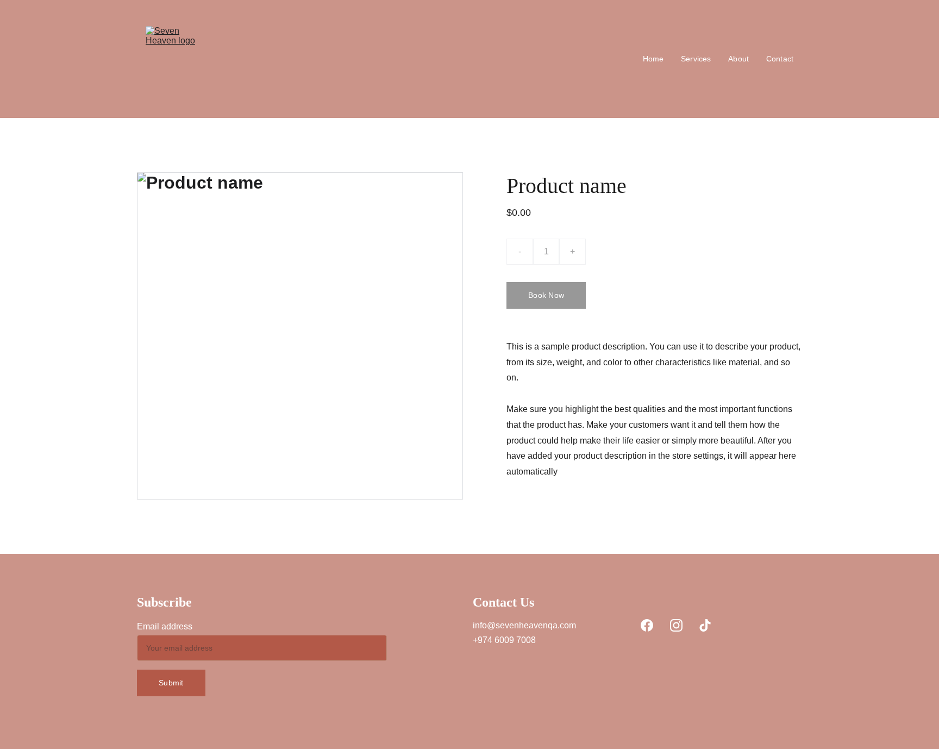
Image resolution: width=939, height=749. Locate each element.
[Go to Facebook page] (647, 625)
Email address (164, 626)
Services (696, 58)
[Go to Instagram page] (676, 625)
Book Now (546, 295)
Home (653, 58)
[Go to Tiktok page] (705, 625)
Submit (171, 682)
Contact (779, 58)
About (738, 58)
